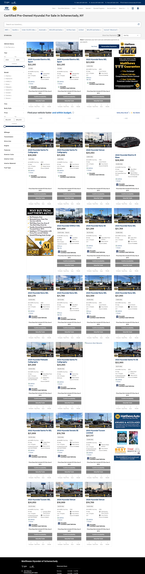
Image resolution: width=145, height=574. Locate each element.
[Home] (7, 8)
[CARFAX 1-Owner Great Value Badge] (60, 175)
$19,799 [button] (61, 442)
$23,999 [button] (90, 62)
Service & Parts (111, 8)
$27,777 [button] (89, 444)
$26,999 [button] (61, 232)
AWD (7, 30)
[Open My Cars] (137, 8)
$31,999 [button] (61, 157)
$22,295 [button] (32, 64)
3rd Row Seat (71, 30)
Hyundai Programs (98, 8)
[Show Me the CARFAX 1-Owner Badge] (90, 81)
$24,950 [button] (32, 513)
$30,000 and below (56, 30)
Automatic (43, 30)
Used (73, 8)
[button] (40, 70)
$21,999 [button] (32, 442)
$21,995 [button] (119, 301)
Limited (81, 30)
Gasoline (15, 30)
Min (5, 56)
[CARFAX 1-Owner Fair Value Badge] (31, 175)
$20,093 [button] (90, 154)
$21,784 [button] (119, 232)
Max (15, 56)
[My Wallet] (133, 8)
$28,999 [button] (119, 162)
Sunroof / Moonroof (111, 30)
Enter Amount (14, 138)
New (53, 8)
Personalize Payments (109, 46)
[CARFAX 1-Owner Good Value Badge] (31, 85)
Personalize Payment (33, 67)
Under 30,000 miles (29, 30)
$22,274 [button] (32, 301)
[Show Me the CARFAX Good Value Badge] (60, 321)
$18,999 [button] (61, 513)
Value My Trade (40, 102)
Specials (88, 8)
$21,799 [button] (61, 301)
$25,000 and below (94, 30)
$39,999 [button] (32, 157)
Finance (80, 8)
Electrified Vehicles (63, 8)
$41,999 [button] (32, 372)
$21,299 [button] (90, 232)
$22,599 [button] (90, 301)
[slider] (5, 66)
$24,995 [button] (61, 372)
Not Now (94, 46)
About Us (121, 8)
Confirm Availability (40, 98)
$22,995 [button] (119, 369)
